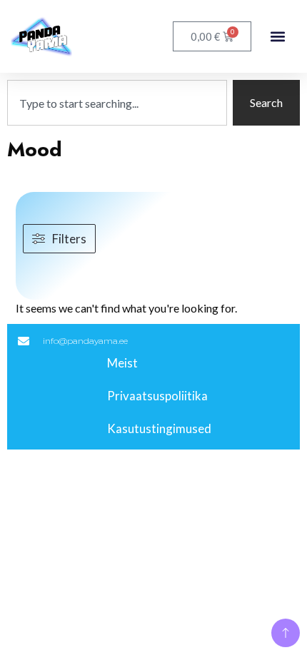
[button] (277, 37)
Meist (122, 362)
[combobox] (117, 103)
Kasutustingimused (159, 428)
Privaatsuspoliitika (157, 395)
